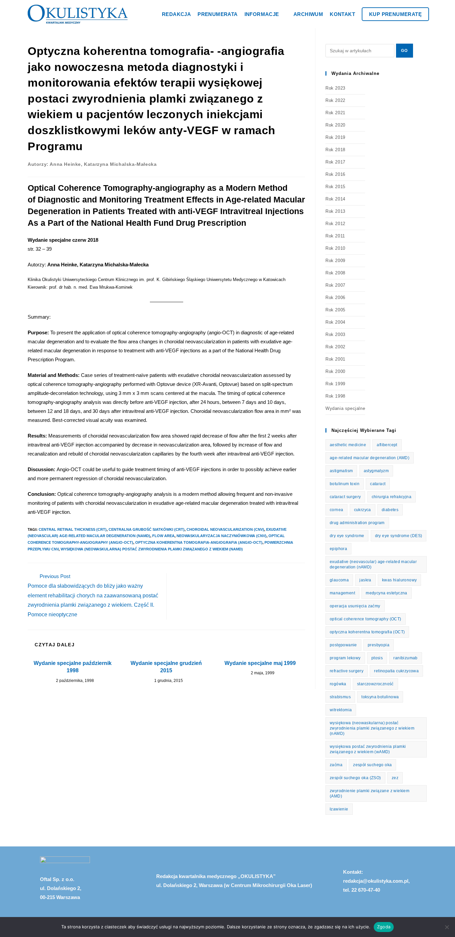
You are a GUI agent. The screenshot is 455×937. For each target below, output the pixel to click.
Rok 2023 (335, 88)
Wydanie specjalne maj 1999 (260, 663)
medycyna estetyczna (386, 593)
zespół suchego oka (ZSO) (355, 778)
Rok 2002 (335, 346)
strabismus (340, 697)
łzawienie (339, 809)
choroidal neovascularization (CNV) (225, 529)
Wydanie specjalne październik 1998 (73, 666)
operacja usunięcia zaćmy (355, 606)
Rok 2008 (335, 272)
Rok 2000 (335, 371)
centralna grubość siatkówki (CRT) (147, 529)
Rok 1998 (335, 396)
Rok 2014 (335, 198)
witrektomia (341, 710)
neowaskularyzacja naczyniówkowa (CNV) (221, 536)
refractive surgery (346, 671)
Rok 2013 (335, 211)
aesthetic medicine (348, 445)
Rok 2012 (335, 223)
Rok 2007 (335, 285)
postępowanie (343, 645)
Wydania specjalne (345, 408)
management (342, 593)
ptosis (377, 658)
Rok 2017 (335, 161)
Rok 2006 (335, 297)
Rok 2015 (335, 186)
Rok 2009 (335, 260)
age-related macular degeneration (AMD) (369, 458)
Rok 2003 (335, 334)
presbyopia (378, 645)
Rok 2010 (335, 248)
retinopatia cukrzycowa (396, 671)
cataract (377, 483)
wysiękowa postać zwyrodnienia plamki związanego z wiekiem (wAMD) (368, 749)
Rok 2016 (335, 174)
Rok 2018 (335, 149)
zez (395, 778)
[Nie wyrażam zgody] (446, 927)
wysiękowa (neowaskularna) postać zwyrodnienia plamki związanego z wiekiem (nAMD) (152, 549)
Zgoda (383, 926)
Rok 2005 (335, 309)
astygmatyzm (376, 470)
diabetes (390, 509)
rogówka (338, 684)
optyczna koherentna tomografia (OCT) (367, 632)
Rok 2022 (335, 100)
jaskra (365, 580)
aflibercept (387, 445)
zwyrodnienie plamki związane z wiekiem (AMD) (369, 793)
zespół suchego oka (372, 765)
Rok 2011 (335, 235)
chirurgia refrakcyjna (391, 496)
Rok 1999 (335, 383)
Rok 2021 (335, 112)
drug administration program (357, 522)
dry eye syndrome (347, 535)
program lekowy (345, 658)
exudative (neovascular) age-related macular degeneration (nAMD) (373, 564)
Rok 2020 (335, 125)
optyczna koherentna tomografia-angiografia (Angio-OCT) (198, 542)
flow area (163, 536)
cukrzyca (362, 509)
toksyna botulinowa (380, 697)
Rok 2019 (335, 137)
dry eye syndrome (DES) (398, 535)
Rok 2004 (335, 322)
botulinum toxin (344, 483)
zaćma (336, 765)
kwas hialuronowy (399, 580)
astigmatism (341, 470)
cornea (336, 509)
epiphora (338, 548)
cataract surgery (345, 496)
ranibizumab (405, 658)
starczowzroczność (375, 684)
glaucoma (339, 580)
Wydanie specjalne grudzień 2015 (166, 666)
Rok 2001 (335, 359)
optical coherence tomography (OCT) (365, 619)
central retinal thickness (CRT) (73, 529)
